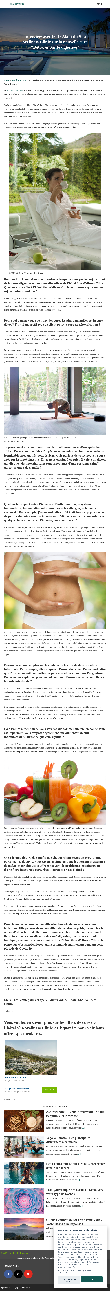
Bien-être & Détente (19, 80)
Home (6, 80)
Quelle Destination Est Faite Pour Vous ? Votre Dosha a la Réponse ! (74, 1222)
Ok (92, 1279)
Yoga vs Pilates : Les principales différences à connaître (68, 1140)
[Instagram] (18, 1274)
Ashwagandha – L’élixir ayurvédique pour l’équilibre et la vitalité (75, 1114)
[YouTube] (28, 1274)
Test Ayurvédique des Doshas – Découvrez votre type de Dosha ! (75, 1192)
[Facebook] (8, 1274)
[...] (83, 1128)
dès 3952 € (49, 1090)
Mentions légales (80, 1271)
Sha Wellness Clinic (15, 90)
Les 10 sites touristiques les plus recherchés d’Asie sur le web (75, 1165)
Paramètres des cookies (66, 1271)
